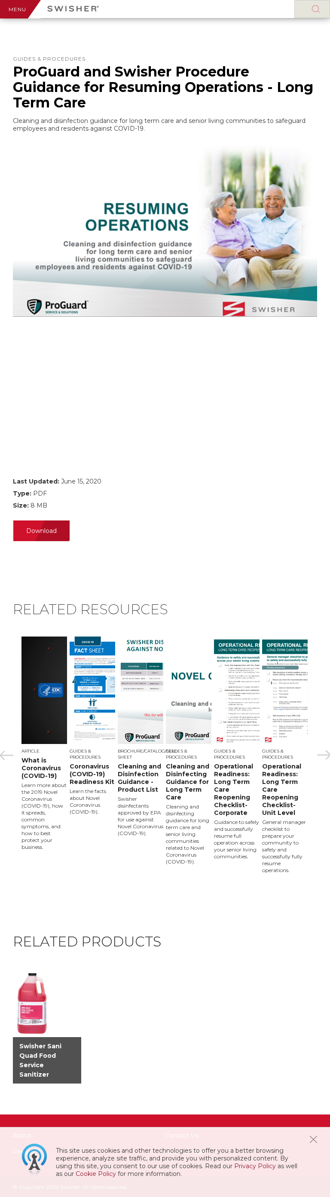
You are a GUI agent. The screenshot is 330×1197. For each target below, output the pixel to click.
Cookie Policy (96, 1174)
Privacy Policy (255, 1166)
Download (41, 531)
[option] (45, 744)
